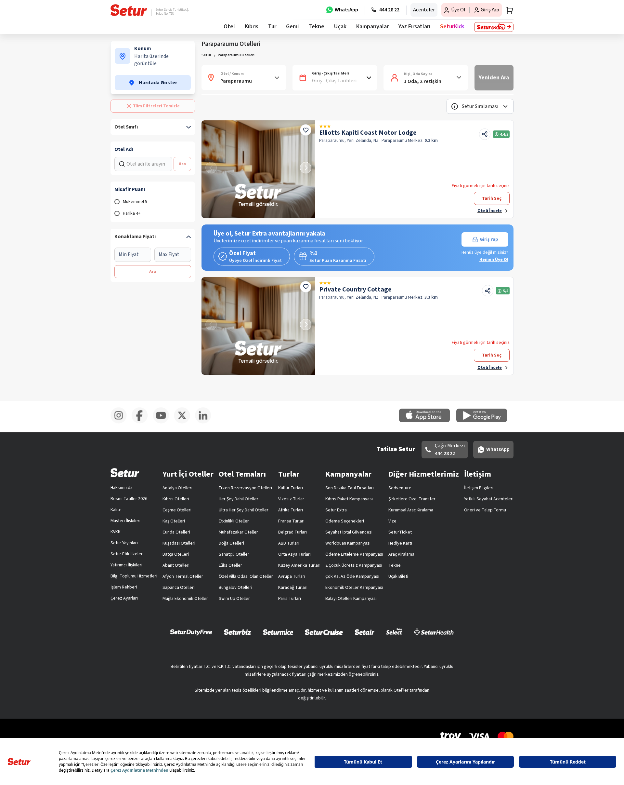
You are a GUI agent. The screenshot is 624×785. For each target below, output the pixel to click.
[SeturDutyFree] (191, 632)
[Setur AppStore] (427, 421)
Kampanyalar (372, 26)
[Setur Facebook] (142, 422)
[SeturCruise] (324, 632)
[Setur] (128, 10)
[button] (480, 106)
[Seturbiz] (237, 632)
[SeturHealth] (434, 632)
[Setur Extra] (494, 27)
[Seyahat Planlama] (508, 10)
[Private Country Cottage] (258, 326)
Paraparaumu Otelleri (236, 55)
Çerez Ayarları (124, 598)
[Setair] (364, 632)
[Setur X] (184, 422)
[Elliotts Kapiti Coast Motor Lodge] (258, 169)
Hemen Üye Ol (493, 259)
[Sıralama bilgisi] (455, 106)
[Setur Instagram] (121, 422)
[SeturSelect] (394, 632)
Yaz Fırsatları (414, 26)
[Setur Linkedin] (205, 422)
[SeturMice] (278, 632)
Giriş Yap (489, 239)
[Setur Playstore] (485, 421)
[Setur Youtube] (163, 422)
